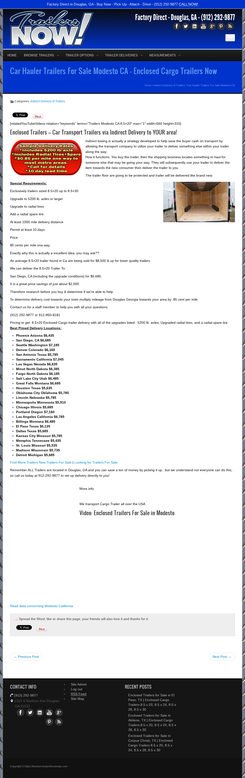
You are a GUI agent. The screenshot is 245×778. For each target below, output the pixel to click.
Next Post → (221, 657)
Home (12, 55)
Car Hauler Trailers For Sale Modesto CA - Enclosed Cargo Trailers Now (113, 70)
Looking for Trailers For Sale (95, 462)
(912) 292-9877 (218, 17)
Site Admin (79, 684)
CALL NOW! (188, 4)
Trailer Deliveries (121, 55)
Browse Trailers (39, 55)
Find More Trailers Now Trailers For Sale (41, 462)
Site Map (77, 699)
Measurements (162, 55)
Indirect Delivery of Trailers (169, 85)
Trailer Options (80, 55)
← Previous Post (26, 657)
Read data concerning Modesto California (41, 606)
